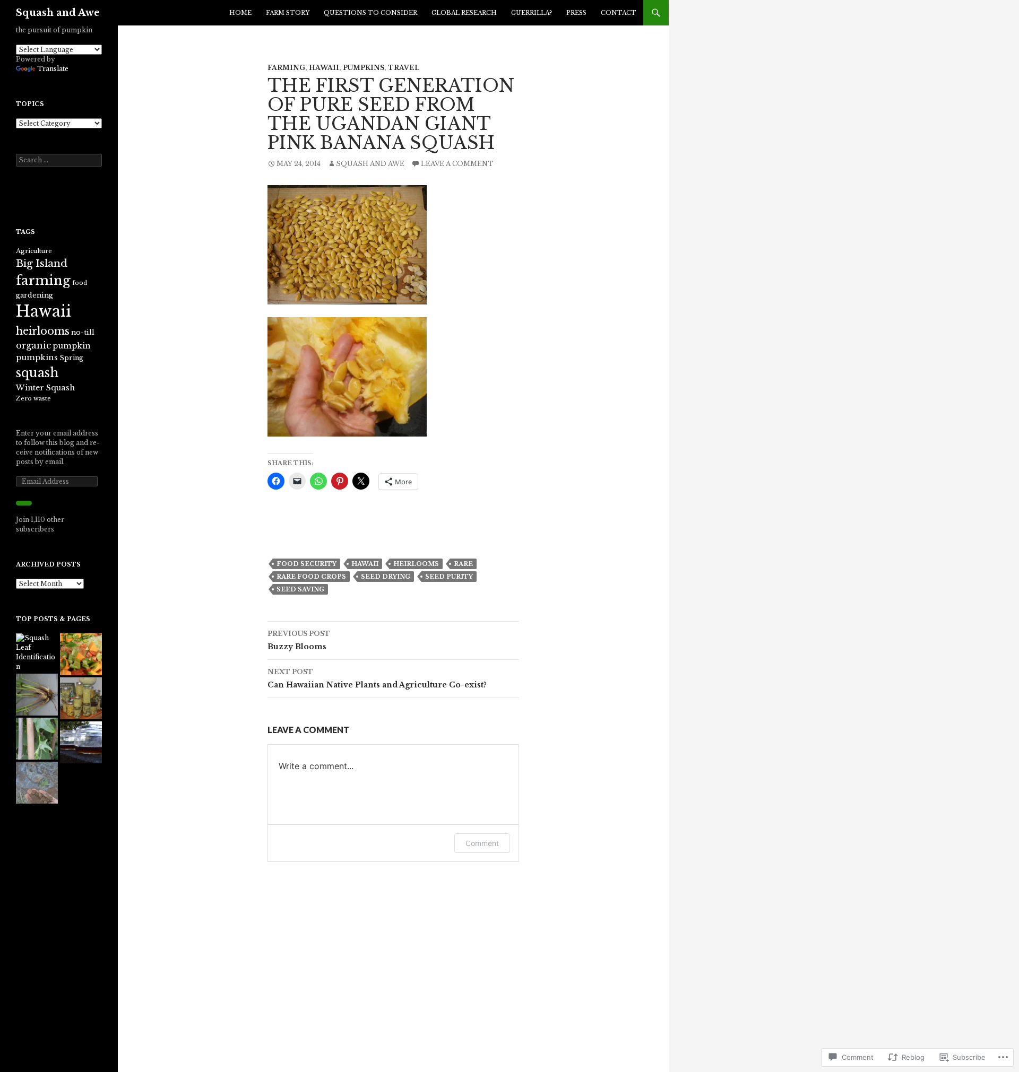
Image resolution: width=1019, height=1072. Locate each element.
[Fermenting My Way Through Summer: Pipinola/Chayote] (81, 698)
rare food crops (311, 576)
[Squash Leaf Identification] (37, 652)
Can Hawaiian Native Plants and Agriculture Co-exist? (377, 679)
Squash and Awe (58, 13)
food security (306, 564)
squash (37, 372)
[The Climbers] (37, 739)
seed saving (300, 589)
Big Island (41, 263)
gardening (34, 295)
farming (43, 280)
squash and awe (370, 164)
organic (33, 345)
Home (240, 12)
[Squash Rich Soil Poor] (37, 783)
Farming (286, 68)
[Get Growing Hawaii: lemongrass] (37, 695)
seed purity (449, 576)
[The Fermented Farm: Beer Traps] (81, 742)
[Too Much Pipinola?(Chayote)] (81, 654)
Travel (404, 68)
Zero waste (33, 398)
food (79, 283)
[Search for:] (59, 160)
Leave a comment (457, 164)
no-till (82, 332)
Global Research (464, 12)
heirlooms (416, 564)
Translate (52, 69)
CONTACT (618, 12)
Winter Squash (45, 388)
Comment (482, 843)
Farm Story (287, 12)
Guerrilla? (531, 12)
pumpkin (72, 346)
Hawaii (324, 68)
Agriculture (34, 251)
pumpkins (363, 68)
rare (463, 564)
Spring (71, 358)
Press (576, 12)
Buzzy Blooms (298, 640)
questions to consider (370, 12)
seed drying (385, 576)
